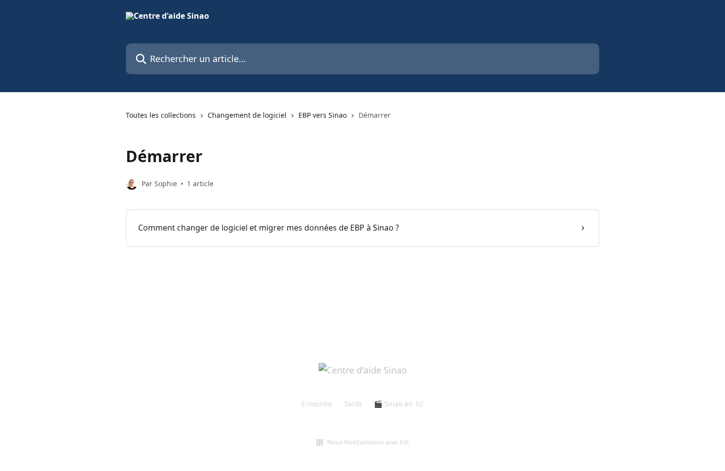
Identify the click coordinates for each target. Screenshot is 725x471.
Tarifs (353, 403)
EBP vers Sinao (322, 115)
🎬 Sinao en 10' (399, 403)
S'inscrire (316, 403)
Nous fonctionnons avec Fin (368, 441)
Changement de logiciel (247, 115)
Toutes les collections (161, 115)
